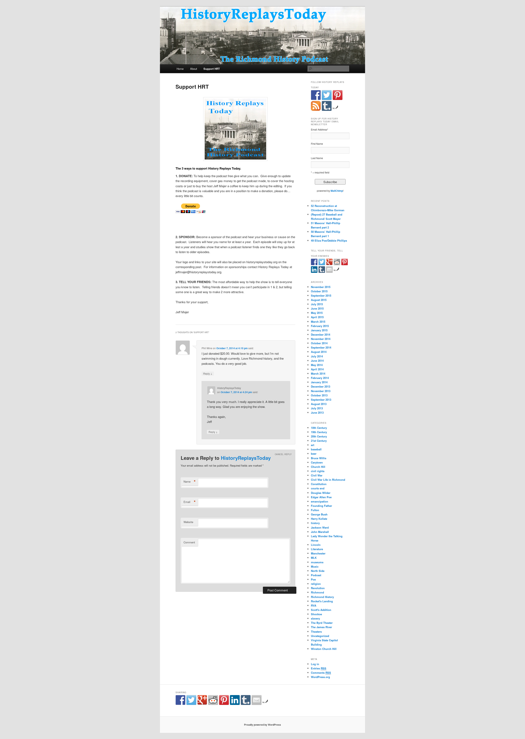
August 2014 (318, 352)
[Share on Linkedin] (314, 269)
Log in (315, 664)
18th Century (319, 428)
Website (188, 522)
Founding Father (321, 506)
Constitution (318, 484)
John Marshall (320, 532)
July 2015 (317, 304)
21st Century (319, 441)
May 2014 (317, 365)
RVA (313, 605)
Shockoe (316, 614)
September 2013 (321, 400)
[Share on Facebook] (314, 262)
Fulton (315, 510)
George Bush (319, 514)
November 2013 (320, 391)
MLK (314, 558)
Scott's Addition (321, 610)
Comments (321, 673)
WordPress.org (320, 677)
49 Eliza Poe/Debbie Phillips (329, 240)
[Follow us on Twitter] (327, 95)
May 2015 (317, 313)
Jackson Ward (320, 527)
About (193, 69)
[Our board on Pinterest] (337, 95)
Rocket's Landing (322, 601)
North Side (317, 571)
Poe (313, 579)
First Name (317, 143)
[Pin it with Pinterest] (344, 262)
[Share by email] (329, 269)
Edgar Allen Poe (321, 497)
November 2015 (320, 287)
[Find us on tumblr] (327, 106)
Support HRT (211, 69)
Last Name (317, 158)
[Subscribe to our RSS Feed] (316, 106)
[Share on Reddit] (337, 262)
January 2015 (319, 330)
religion (316, 584)
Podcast (316, 575)
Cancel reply (283, 454)
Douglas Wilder (320, 493)
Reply (207, 373)
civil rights (317, 471)
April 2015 (317, 317)
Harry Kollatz (319, 519)
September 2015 (321, 295)
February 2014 (320, 378)
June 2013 (317, 412)
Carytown (317, 462)
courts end (317, 488)
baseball (316, 449)
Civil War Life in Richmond (328, 480)
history (315, 523)
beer (313, 454)
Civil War (316, 475)
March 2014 (318, 373)
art (312, 445)
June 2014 (317, 361)
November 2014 (320, 339)
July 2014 (317, 356)
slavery (315, 618)
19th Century (319, 432)
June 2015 (317, 308)
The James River (321, 627)
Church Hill (318, 467)
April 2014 (317, 369)
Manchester (318, 553)
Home (180, 69)
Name (190, 481)
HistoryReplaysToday (246, 457)
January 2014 (319, 382)
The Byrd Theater (322, 623)
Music (314, 566)
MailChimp (337, 191)
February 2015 (320, 326)
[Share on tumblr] (321, 269)
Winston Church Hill (324, 649)
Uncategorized (320, 636)
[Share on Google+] (329, 262)
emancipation (319, 501)
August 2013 (318, 404)
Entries (318, 668)
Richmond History (322, 597)
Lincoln (316, 545)
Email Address (319, 129)
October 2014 (319, 343)
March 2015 (318, 322)
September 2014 (321, 347)
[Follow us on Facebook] (316, 95)
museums (317, 562)
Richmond (317, 592)
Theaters (316, 631)
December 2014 (320, 334)
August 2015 (318, 300)
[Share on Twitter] (321, 262)
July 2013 (317, 408)
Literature (317, 549)
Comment (189, 542)
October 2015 (319, 291)
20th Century (319, 436)
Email (190, 502)
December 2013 (320, 386)
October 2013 (319, 395)
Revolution (318, 588)
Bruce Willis (318, 458)
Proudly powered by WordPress (262, 724)
